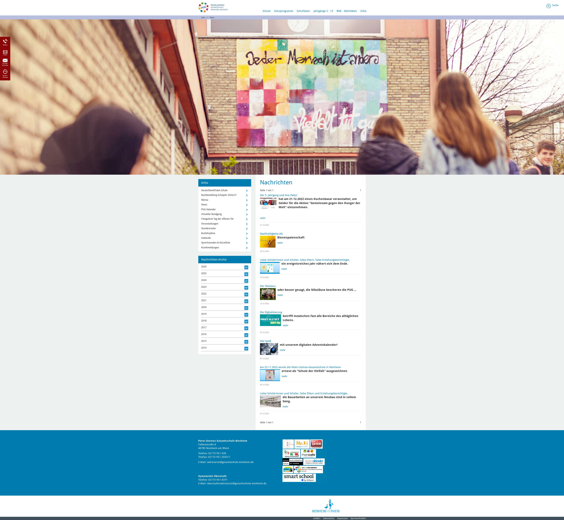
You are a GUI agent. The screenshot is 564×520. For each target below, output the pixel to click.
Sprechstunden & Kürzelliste (215, 242)
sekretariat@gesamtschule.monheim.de (230, 462)
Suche (555, 5)
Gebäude (206, 238)
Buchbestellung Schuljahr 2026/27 (219, 195)
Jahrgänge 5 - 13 (323, 10)
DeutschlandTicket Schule (214, 190)
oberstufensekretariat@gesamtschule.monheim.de (236, 483)
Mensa (204, 199)
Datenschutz (328, 518)
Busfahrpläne (208, 233)
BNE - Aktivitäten (347, 10)
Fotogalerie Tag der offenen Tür (217, 218)
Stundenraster (208, 228)
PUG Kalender (208, 209)
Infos (363, 10)
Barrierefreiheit (358, 518)
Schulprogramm (283, 10)
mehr (263, 218)
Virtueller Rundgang (211, 214)
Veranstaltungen (209, 223)
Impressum (342, 518)
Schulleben (303, 10)
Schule (267, 10)
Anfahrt (316, 518)
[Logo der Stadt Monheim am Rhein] (325, 505)
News (212, 17)
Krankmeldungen (210, 247)
